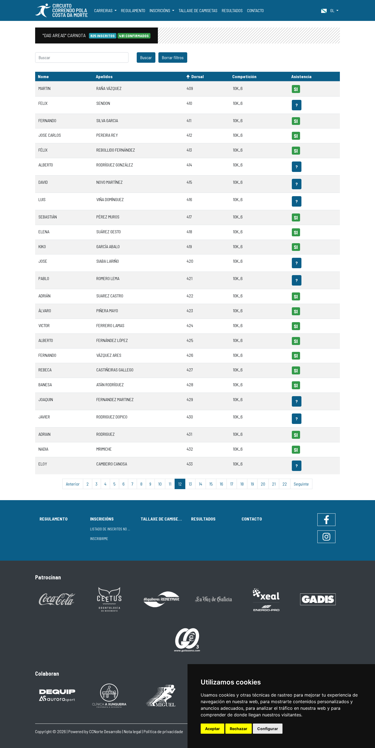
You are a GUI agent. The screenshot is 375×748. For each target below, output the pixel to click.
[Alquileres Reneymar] (161, 598)
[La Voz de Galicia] (214, 598)
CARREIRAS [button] (103, 10)
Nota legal (132, 731)
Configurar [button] (267, 728)
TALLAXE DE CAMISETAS (198, 10)
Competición (244, 76)
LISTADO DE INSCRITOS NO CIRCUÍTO (113, 529)
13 (190, 483)
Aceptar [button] (212, 728)
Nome (43, 76)
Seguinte (301, 483)
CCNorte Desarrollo (105, 731)
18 (242, 483)
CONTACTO (255, 10)
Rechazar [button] (238, 728)
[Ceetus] (109, 598)
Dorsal (197, 76)
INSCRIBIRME (99, 538)
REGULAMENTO (133, 10)
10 (160, 483)
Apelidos (104, 76)
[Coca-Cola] (57, 598)
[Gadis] (318, 598)
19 (252, 483)
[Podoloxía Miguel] (161, 695)
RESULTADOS (232, 10)
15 (211, 483)
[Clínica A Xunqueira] (109, 695)
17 (231, 483)
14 (200, 483)
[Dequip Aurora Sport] (57, 695)
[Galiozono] (187, 639)
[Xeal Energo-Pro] (266, 599)
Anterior (73, 483)
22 (284, 483)
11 (170, 483)
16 (221, 483)
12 (180, 483)
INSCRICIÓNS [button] (160, 10)
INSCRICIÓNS (102, 518)
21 (274, 483)
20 (263, 483)
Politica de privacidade (163, 731)
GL (332, 10)
